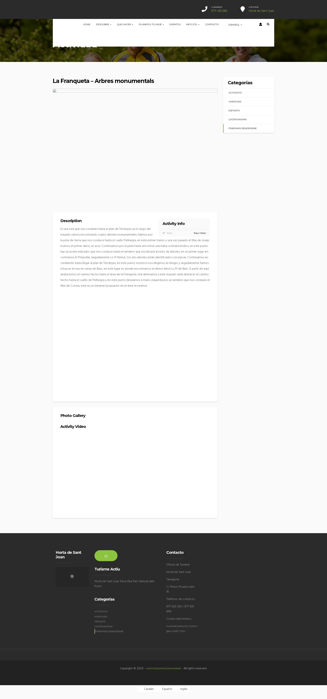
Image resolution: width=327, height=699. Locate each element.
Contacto (212, 24)
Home (86, 24)
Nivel (169, 233)
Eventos (175, 24)
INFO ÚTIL (192, 24)
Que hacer (124, 24)
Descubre (103, 24)
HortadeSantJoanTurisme (163, 668)
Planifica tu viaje (150, 24)
